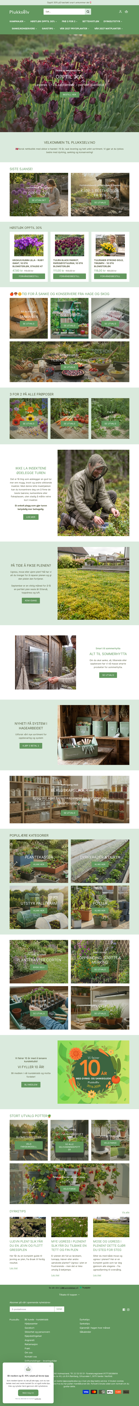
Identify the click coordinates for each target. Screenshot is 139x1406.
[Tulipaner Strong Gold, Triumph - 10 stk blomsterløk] (110, 245)
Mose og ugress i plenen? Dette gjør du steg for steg (109, 1246)
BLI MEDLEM (30, 1084)
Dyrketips (18, 1211)
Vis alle (125, 1212)
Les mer (14, 1268)
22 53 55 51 (79, 1373)
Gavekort (29, 1327)
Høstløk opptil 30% (26, 227)
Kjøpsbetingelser (33, 1336)
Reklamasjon (31, 1344)
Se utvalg (108, 675)
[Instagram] (128, 1309)
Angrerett (29, 1340)
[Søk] (88, 12)
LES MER (30, 517)
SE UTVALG (69, 813)
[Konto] (120, 11)
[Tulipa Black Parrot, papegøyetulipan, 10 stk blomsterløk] (69, 245)
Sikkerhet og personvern (37, 1331)
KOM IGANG (31, 600)
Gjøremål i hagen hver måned (95, 1327)
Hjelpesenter (31, 1323)
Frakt (27, 1348)
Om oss (28, 1352)
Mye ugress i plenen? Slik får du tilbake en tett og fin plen (69, 1246)
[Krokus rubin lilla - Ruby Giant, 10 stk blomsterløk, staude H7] (28, 245)
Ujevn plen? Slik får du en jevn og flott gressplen (26, 1246)
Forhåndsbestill (29, 276)
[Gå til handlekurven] (126, 11)
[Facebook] (124, 1309)
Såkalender (85, 1331)
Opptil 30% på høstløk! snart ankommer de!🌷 (69, 2)
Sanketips (85, 1323)
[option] (69, 83)
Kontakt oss (31, 1356)
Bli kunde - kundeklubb (36, 1319)
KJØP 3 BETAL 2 (31, 745)
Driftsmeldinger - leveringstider (41, 1360)
